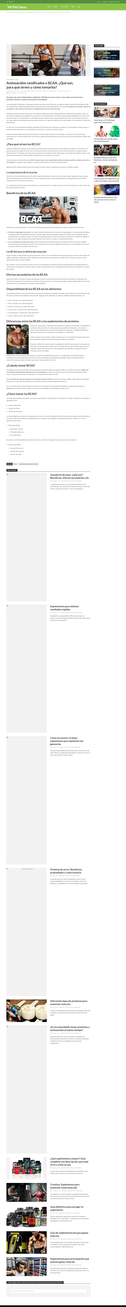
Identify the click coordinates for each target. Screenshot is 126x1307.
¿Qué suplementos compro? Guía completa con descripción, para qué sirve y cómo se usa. (69, 1161)
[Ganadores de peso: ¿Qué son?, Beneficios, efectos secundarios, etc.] (26, 537)
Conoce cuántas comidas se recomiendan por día (107, 74)
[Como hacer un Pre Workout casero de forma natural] (107, 112)
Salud (55, 6)
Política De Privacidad (114, 1)
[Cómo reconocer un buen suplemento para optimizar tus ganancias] (26, 800)
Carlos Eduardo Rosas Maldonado (17, 93)
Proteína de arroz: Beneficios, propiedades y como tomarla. (66, 871)
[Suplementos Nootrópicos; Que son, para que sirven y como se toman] (107, 189)
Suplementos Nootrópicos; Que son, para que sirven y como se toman (105, 199)
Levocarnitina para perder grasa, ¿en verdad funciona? (106, 140)
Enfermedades (106, 88)
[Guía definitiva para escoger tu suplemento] (26, 1216)
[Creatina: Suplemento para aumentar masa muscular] (26, 1192)
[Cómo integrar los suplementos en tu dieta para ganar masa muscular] (107, 171)
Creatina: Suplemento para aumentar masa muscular (64, 1186)
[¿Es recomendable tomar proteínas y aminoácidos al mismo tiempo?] (26, 1089)
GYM (73, 6)
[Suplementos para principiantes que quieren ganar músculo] (26, 1266)
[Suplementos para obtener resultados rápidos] (26, 669)
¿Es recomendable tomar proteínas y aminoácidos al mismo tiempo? (70, 1028)
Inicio (99, 1)
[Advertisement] (63, 29)
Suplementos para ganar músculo (28, 464)
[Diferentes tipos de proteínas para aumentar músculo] (26, 1010)
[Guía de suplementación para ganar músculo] (26, 1242)
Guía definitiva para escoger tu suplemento (66, 1208)
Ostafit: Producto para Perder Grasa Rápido (106, 56)
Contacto (104, 1)
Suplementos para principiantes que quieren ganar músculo (69, 1260)
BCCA (15, 464)
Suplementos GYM (20, 12)
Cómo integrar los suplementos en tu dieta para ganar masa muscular (106, 180)
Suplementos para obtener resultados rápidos (64, 608)
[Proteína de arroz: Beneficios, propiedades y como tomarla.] (26, 932)
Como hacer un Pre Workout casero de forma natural (104, 121)
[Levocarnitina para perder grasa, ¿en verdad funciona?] (107, 131)
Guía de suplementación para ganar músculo (69, 1234)
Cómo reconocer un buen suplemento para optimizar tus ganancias (66, 740)
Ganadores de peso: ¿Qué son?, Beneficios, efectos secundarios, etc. (69, 476)
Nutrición (64, 6)
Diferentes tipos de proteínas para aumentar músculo (68, 1003)
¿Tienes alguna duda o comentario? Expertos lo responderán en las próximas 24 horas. (46, 91)
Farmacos (106, 53)
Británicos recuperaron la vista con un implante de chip (107, 91)
